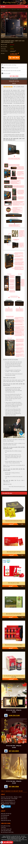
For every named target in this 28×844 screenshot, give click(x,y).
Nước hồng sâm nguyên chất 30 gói (14, 551)
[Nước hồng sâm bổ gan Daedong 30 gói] (13, 601)
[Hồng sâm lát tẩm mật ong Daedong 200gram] (13, 632)
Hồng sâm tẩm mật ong (6, 820)
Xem (22, 524)
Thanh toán (3, 827)
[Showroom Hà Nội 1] (14, 707)
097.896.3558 (8, 842)
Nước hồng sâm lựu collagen (13, 582)
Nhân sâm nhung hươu (6, 9)
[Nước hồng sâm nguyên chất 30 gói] (13, 539)
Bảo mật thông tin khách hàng (7, 832)
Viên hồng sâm (4, 817)
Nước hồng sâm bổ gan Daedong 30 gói (13, 613)
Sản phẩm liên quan (7, 493)
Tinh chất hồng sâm (5, 815)
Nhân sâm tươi (4, 818)
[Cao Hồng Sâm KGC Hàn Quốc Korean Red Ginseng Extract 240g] (13, 663)
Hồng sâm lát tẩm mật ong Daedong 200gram (13, 644)
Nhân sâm (14, 9)
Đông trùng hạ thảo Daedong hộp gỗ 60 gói (13, 520)
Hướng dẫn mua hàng (5, 825)
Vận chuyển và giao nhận (6, 829)
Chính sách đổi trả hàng (6, 830)
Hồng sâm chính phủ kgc (6, 813)
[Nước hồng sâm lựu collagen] (13, 570)
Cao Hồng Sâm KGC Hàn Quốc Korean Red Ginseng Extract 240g (14, 676)
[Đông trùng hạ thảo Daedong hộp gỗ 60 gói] (13, 508)
